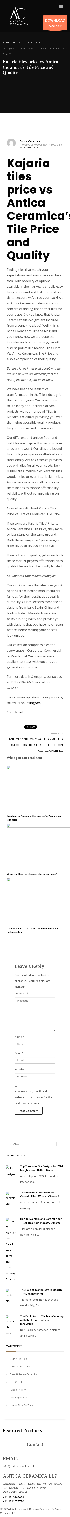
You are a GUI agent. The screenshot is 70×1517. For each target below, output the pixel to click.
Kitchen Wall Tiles (39, 739)
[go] (60, 1144)
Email (19, 1053)
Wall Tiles (43, 750)
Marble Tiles (56, 739)
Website (19, 1069)
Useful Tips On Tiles (21, 1405)
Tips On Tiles (17, 1382)
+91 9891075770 (13, 1501)
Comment (21, 993)
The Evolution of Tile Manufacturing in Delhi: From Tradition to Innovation (42, 1320)
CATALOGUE (55, 23)
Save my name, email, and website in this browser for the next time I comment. (33, 1097)
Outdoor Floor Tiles (21, 745)
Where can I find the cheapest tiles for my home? (32, 874)
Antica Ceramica (30, 141)
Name (19, 1037)
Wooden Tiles (56, 750)
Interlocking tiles (19, 739)
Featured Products (22, 1430)
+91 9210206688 (13, 1497)
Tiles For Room (55, 745)
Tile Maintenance (20, 1366)
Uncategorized (30, 147)
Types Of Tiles (18, 1389)
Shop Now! (15, 712)
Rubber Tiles (39, 745)
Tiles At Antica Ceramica (24, 1374)
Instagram (33, 703)
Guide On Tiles (18, 1358)
